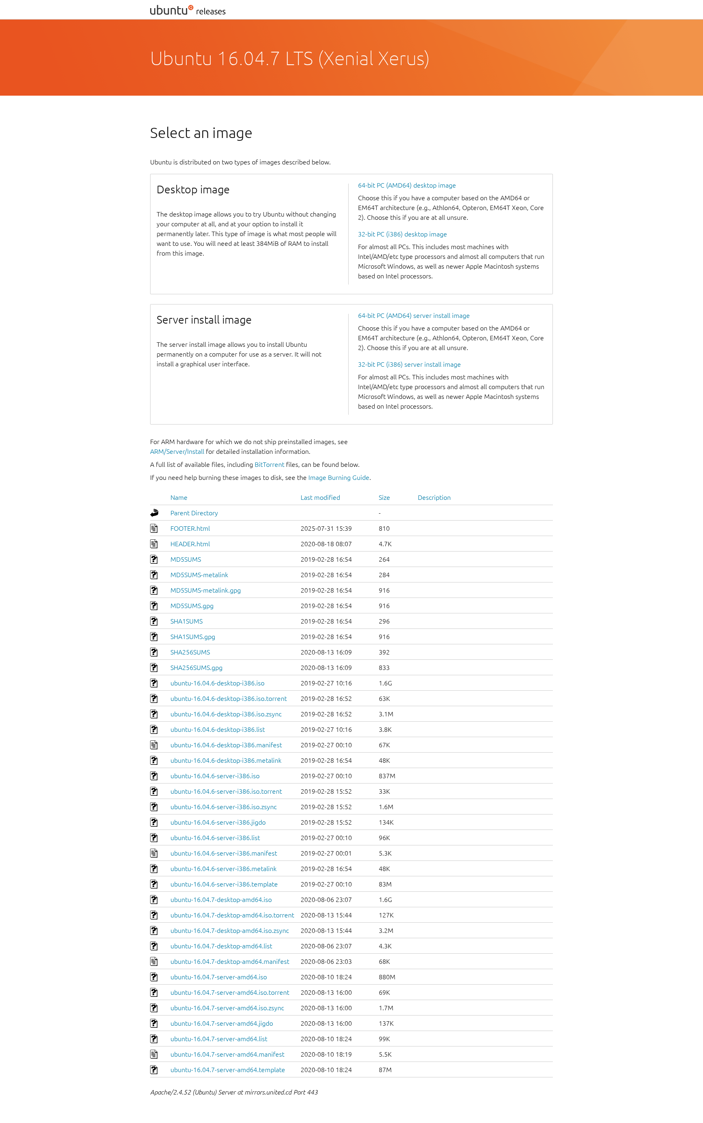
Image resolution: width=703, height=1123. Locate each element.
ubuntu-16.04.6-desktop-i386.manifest (226, 745)
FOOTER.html (190, 528)
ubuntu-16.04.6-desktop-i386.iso (217, 683)
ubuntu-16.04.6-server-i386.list (215, 837)
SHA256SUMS (190, 652)
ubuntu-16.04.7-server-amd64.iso (218, 977)
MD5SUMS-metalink (199, 574)
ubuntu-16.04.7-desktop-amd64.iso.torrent (232, 915)
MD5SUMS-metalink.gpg (205, 590)
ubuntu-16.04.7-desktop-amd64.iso (221, 899)
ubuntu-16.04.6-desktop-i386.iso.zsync (226, 714)
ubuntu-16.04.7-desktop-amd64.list (221, 946)
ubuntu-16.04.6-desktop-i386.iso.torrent (228, 698)
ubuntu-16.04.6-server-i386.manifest (223, 853)
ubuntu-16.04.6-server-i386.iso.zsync (223, 806)
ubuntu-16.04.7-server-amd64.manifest (227, 1054)
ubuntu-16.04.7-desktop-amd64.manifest (229, 961)
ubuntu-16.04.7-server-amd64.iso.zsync (227, 1007)
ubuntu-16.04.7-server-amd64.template (227, 1069)
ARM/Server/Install (177, 451)
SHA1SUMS (186, 621)
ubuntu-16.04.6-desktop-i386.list (217, 729)
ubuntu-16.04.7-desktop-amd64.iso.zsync (229, 930)
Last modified (320, 497)
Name (179, 497)
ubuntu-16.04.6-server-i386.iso (215, 775)
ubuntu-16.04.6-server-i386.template (224, 884)
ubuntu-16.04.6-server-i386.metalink (223, 868)
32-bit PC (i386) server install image (409, 364)
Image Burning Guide (338, 477)
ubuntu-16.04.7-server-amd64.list (218, 1038)
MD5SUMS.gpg (192, 605)
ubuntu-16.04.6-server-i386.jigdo (218, 822)
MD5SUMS (185, 559)
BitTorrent (269, 464)
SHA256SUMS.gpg (196, 667)
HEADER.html (190, 543)
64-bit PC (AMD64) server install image (414, 315)
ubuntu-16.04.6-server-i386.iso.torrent (226, 791)
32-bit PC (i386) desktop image (402, 234)
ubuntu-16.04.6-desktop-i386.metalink (226, 760)
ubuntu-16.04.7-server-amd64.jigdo (221, 1023)
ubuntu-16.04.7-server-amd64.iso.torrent (229, 992)
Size (384, 497)
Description (434, 497)
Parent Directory (194, 513)
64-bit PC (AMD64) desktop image (407, 185)
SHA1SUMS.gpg (192, 636)
